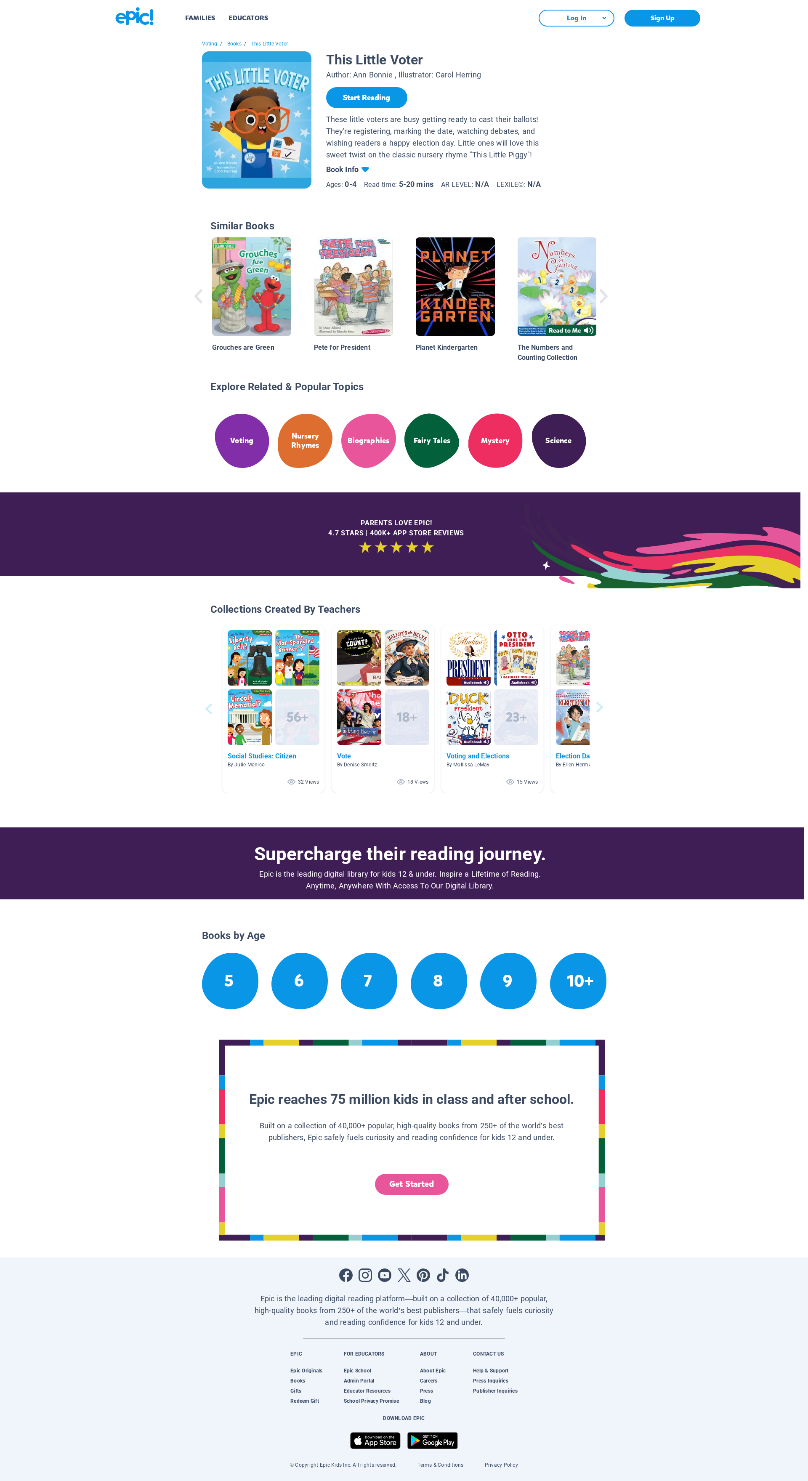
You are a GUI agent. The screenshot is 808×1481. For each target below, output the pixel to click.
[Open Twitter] (404, 1275)
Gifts (295, 1391)
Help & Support (490, 1371)
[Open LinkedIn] (462, 1275)
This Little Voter (269, 44)
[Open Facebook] (346, 1275)
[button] (273, 709)
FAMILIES (200, 17)
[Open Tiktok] (442, 1275)
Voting (210, 44)
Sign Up (663, 17)
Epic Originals (306, 1371)
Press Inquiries (490, 1381)
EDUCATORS (248, 17)
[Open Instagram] (365, 1275)
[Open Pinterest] (423, 1275)
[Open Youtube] (384, 1275)
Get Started (411, 1184)
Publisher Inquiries (495, 1391)
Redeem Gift (304, 1401)
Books (234, 44)
